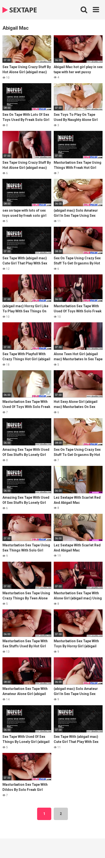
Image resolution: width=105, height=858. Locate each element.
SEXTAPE (22, 9)
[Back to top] (96, 848)
